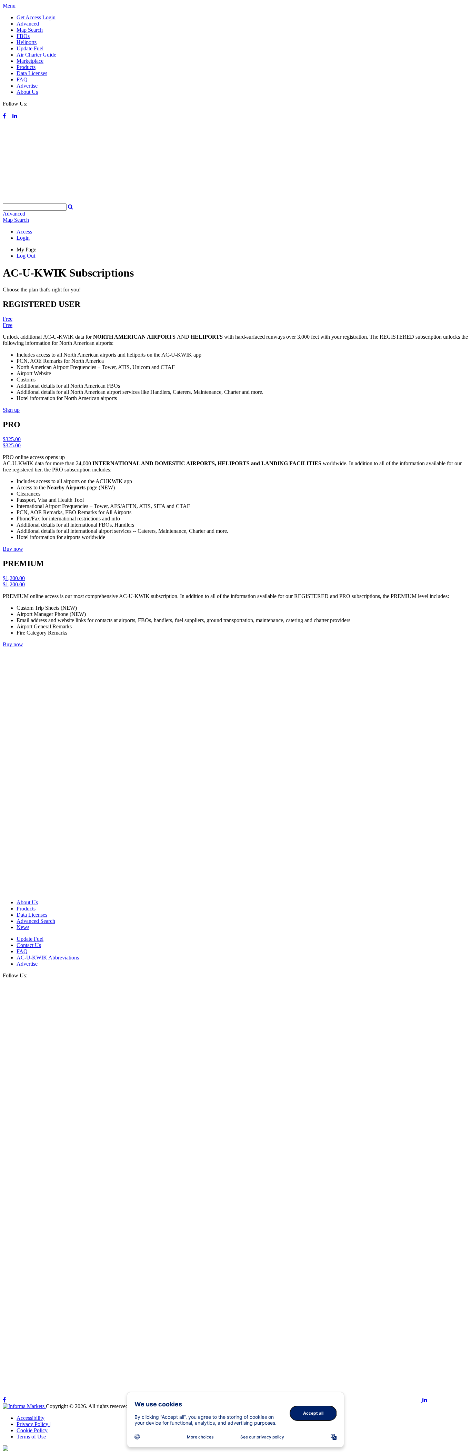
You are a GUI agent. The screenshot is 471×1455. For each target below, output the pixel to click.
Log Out (26, 256)
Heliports (27, 42)
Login (49, 17)
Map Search (30, 30)
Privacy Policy (34, 1424)
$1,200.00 (14, 578)
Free (7, 319)
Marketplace (30, 61)
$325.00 (12, 439)
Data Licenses (32, 73)
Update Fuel (30, 48)
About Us (27, 92)
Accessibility (31, 1418)
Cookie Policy (33, 1430)
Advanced (28, 24)
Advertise (27, 86)
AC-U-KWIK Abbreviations (48, 957)
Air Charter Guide (36, 55)
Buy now (13, 549)
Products (26, 67)
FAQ (22, 79)
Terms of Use (31, 1436)
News (23, 927)
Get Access (29, 17)
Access (24, 232)
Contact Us (29, 945)
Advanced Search (36, 921)
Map (16, 220)
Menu (9, 6)
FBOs (23, 36)
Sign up (11, 410)
